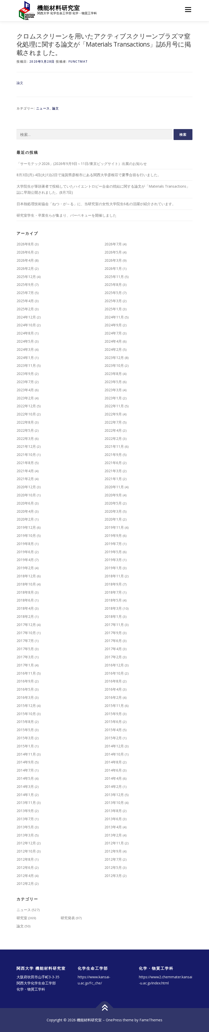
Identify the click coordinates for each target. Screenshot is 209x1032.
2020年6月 (25, 503)
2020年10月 (26, 495)
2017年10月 (26, 632)
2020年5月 (113, 503)
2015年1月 (25, 746)
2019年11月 (114, 527)
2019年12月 (26, 527)
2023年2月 (25, 398)
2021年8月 (25, 462)
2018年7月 (113, 592)
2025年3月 (113, 300)
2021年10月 (26, 454)
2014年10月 (114, 754)
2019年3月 (113, 559)
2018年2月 (25, 616)
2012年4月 (25, 875)
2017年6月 (113, 640)
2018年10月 (26, 584)
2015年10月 (26, 713)
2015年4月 (113, 729)
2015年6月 (113, 721)
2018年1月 (113, 616)
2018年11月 (114, 576)
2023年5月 (113, 381)
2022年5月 (25, 430)
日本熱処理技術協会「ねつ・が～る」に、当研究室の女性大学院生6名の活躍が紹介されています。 (96, 203)
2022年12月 (26, 405)
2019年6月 (25, 551)
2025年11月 (114, 276)
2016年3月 (25, 697)
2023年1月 (113, 398)
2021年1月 (113, 478)
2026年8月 (25, 244)
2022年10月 (26, 414)
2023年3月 (113, 389)
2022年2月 (113, 438)
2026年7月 (113, 244)
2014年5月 (25, 778)
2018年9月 (113, 584)
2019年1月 (113, 567)
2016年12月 (114, 665)
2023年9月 (25, 373)
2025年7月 (25, 292)
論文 (20, 82)
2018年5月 (113, 600)
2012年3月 (113, 875)
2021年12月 (26, 446)
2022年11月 (114, 405)
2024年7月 (113, 333)
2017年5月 (25, 648)
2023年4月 (25, 389)
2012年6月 (25, 867)
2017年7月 (25, 640)
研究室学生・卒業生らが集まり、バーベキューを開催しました (66, 215)
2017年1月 (25, 665)
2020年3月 (113, 511)
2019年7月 (113, 543)
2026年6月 (25, 252)
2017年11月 (114, 624)
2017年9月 (113, 632)
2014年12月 (114, 746)
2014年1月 (25, 794)
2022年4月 (113, 430)
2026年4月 (25, 260)
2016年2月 (113, 697)
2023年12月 (114, 357)
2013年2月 (113, 835)
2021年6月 (113, 462)
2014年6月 (113, 770)
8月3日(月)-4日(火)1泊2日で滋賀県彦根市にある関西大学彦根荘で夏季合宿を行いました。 (89, 174)
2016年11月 (26, 673)
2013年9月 (25, 810)
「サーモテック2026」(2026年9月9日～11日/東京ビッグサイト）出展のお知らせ (82, 163)
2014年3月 (25, 786)
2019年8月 (25, 543)
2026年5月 (113, 252)
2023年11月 (26, 365)
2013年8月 (113, 810)
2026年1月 (113, 268)
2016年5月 (25, 689)
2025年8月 (113, 284)
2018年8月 (25, 592)
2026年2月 (25, 268)
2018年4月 (25, 608)
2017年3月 (25, 656)
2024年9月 (113, 325)
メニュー (188, 9)
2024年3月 (25, 349)
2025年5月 (113, 292)
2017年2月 (113, 656)
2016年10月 (114, 673)
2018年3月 (113, 608)
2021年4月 (25, 470)
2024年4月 (113, 341)
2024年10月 (26, 325)
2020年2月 (25, 519)
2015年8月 (25, 721)
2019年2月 (25, 567)
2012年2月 (25, 883)
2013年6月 (113, 818)
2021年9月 (113, 454)
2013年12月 (114, 794)
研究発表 (68, 917)
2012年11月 (114, 843)
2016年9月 (25, 681)
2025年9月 (25, 284)
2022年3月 (25, 438)
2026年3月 (113, 260)
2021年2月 (25, 478)
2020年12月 (26, 486)
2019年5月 (113, 551)
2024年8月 (25, 333)
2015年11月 (114, 705)
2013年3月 (25, 835)
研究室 (22, 917)
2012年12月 (26, 843)
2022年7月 (113, 422)
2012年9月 (113, 851)
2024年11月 (114, 317)
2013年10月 (114, 802)
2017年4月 (113, 648)
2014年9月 (25, 762)
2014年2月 (113, 786)
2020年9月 (113, 495)
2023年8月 (113, 373)
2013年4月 (113, 827)
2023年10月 (114, 365)
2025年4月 (25, 300)
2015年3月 (25, 737)
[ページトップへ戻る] (105, 1008)
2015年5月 (25, 729)
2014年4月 (113, 778)
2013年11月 (26, 802)
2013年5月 (25, 827)
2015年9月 (113, 713)
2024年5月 (25, 341)
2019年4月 (25, 559)
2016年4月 (113, 689)
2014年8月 (113, 762)
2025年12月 (26, 276)
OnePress (114, 1019)
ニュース (43, 108)
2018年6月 (25, 600)
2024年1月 (25, 357)
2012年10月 (26, 851)
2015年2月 (113, 737)
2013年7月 (25, 818)
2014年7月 (25, 770)
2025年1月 (113, 308)
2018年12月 (26, 576)
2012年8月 (25, 859)
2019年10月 (26, 535)
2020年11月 (114, 486)
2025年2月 (25, 308)
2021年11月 (114, 446)
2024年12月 (26, 317)
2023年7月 (25, 381)
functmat (78, 61)
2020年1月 (113, 519)
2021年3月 (113, 470)
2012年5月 (113, 867)
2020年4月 (25, 511)
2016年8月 (113, 681)
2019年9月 (113, 535)
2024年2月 (113, 349)
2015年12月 (26, 705)
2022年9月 (113, 414)
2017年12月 (26, 624)
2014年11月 (26, 754)
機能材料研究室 (58, 7)
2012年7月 (113, 859)
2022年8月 (25, 422)
